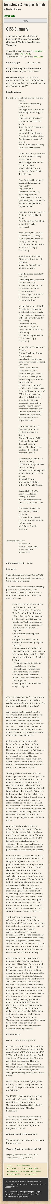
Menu (25, 21)
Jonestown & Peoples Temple (25, 4)
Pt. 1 (23, 54)
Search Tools (9, 15)
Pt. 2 (28, 54)
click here (38, 51)
